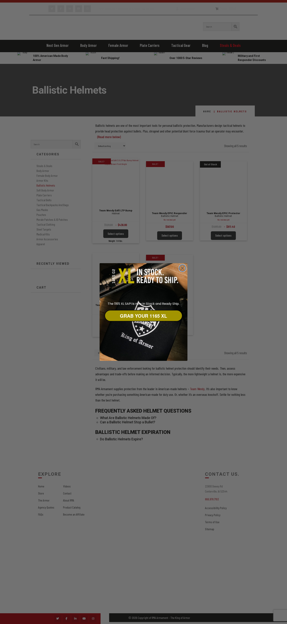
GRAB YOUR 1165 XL (143, 315)
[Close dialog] (182, 268)
